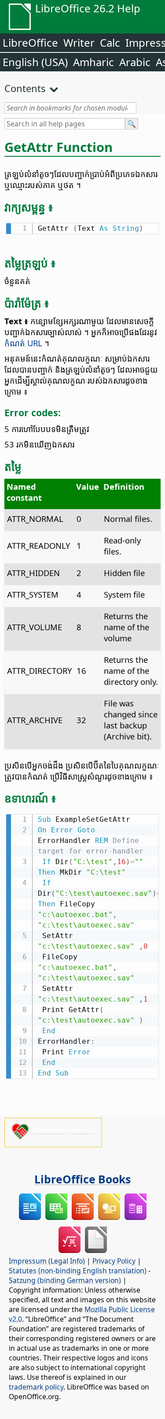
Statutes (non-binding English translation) (78, 1270)
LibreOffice (30, 42)
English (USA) (35, 62)
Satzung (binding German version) (65, 1280)
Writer (79, 42)
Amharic (93, 62)
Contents (25, 88)
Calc (110, 42)
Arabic (134, 62)
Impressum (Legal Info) (47, 1261)
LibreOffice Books (82, 1178)
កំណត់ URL (23, 342)
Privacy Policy (114, 1261)
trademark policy (36, 1387)
